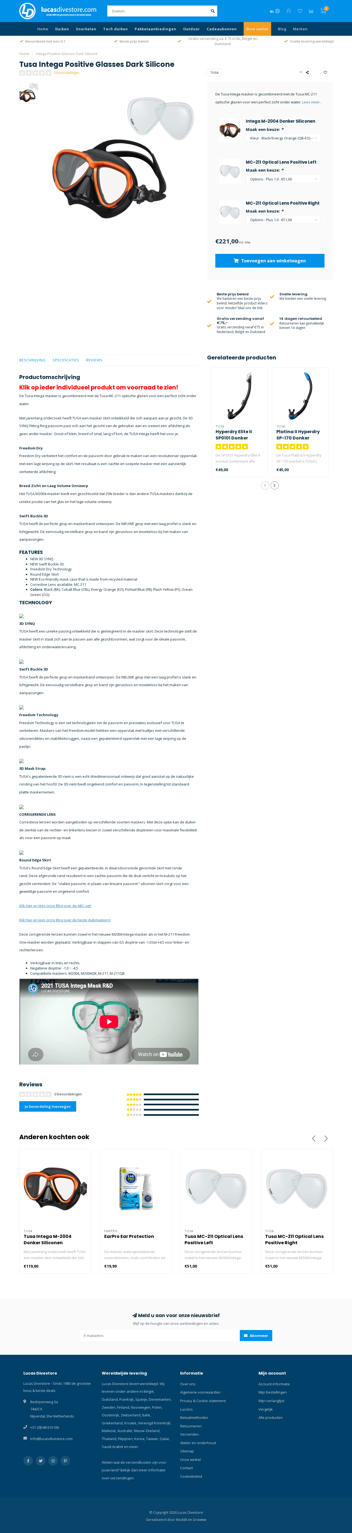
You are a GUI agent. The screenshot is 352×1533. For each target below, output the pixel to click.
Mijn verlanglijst (271, 1400)
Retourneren (191, 1426)
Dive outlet (257, 28)
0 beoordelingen (66, 72)
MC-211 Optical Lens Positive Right (283, 203)
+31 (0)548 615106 (44, 1427)
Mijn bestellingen (272, 1392)
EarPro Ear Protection (129, 1236)
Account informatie (274, 1383)
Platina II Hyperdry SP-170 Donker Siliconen (298, 437)
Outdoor (191, 28)
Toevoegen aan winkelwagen (273, 261)
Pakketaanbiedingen (155, 28)
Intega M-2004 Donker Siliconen (280, 121)
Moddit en (184, 1519)
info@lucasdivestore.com (51, 1438)
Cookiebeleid (191, 1476)
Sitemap (187, 1451)
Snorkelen (86, 28)
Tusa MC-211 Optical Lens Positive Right (294, 1239)
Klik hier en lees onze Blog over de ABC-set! (55, 905)
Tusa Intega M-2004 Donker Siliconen (48, 1239)
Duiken (62, 28)
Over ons (188, 1383)
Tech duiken (115, 28)
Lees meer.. (311, 102)
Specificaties (66, 360)
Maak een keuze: (264, 129)
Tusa (214, 72)
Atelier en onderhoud (198, 1442)
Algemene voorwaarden (200, 1392)
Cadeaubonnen (222, 28)
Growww (199, 1519)
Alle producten (270, 1417)
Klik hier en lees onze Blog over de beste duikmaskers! (65, 919)
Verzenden (189, 1434)
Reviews (94, 360)
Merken (300, 28)
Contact (186, 1467)
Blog (282, 28)
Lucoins (186, 1409)
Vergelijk (265, 1409)
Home (42, 28)
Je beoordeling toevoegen (48, 1106)
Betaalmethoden (194, 1417)
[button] (265, 485)
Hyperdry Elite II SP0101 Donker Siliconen (234, 437)
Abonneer (258, 1335)
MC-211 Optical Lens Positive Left (281, 162)
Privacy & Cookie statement (203, 1400)
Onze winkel (190, 1459)
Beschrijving (32, 360)
